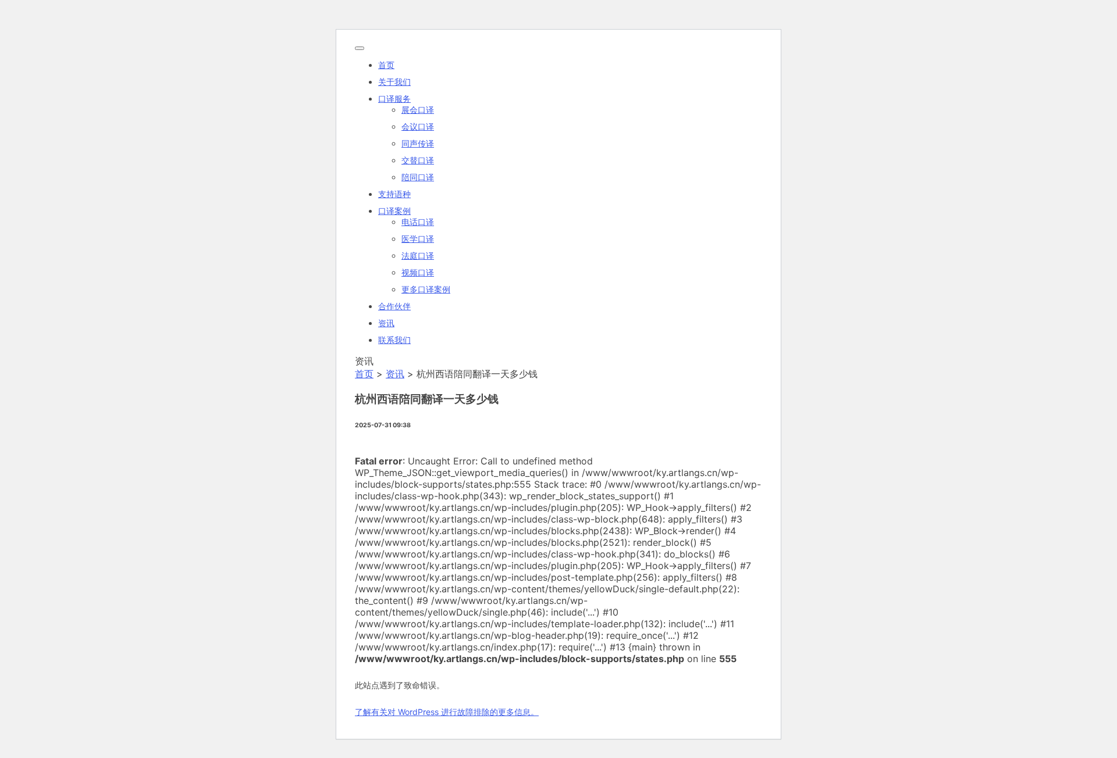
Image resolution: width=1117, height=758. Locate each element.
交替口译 (417, 160)
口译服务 (394, 98)
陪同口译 (417, 177)
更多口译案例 (425, 289)
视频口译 (417, 272)
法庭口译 (417, 255)
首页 (386, 65)
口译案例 (394, 211)
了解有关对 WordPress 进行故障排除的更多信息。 (447, 712)
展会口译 (417, 110)
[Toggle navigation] (359, 48)
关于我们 (394, 82)
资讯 (386, 323)
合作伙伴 (394, 306)
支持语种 (394, 194)
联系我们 (394, 340)
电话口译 (417, 222)
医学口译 (417, 239)
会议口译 (417, 126)
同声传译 (417, 143)
